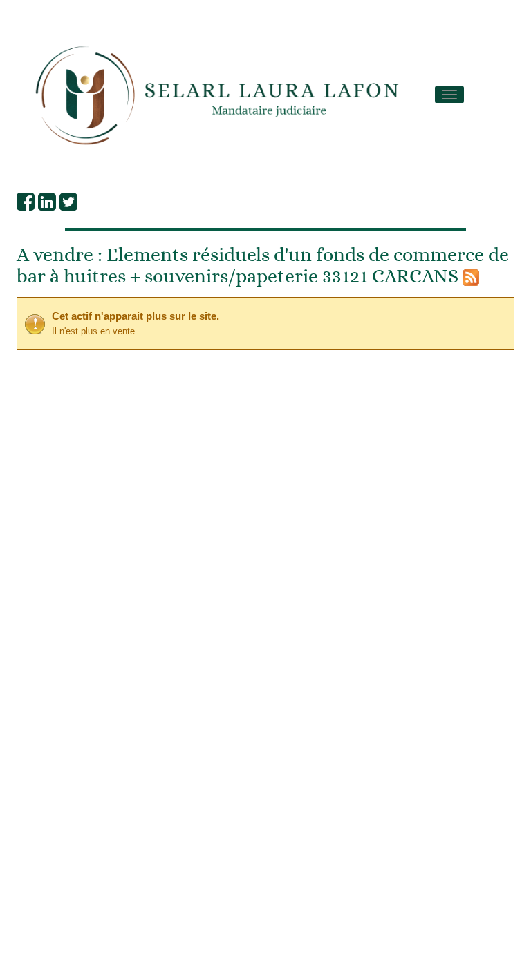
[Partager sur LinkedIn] (47, 204)
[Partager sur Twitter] (68, 204)
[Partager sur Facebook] (26, 204)
